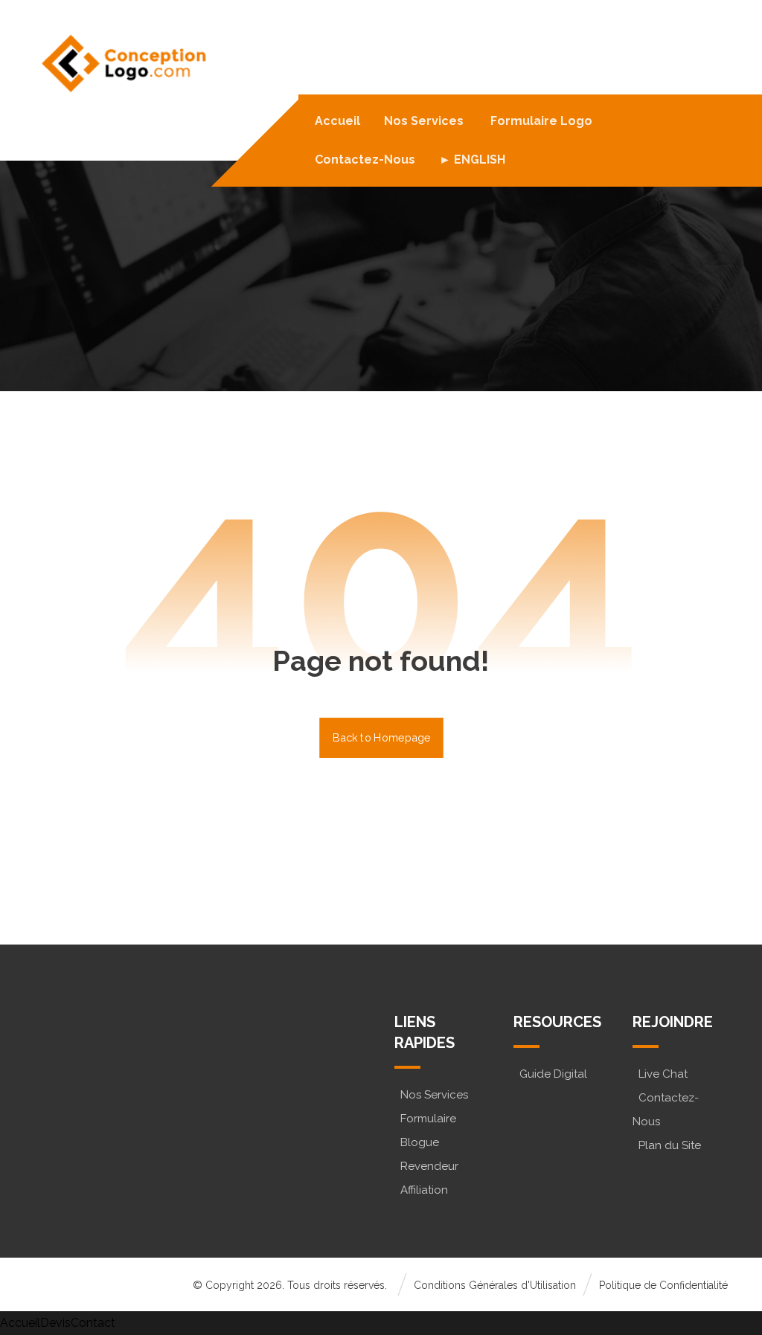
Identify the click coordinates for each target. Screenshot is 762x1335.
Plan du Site (669, 1145)
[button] (99, 1098)
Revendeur (429, 1166)
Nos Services (434, 1094)
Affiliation (424, 1190)
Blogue (419, 1142)
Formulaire (428, 1118)
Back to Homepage (381, 737)
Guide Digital (553, 1074)
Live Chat (663, 1074)
